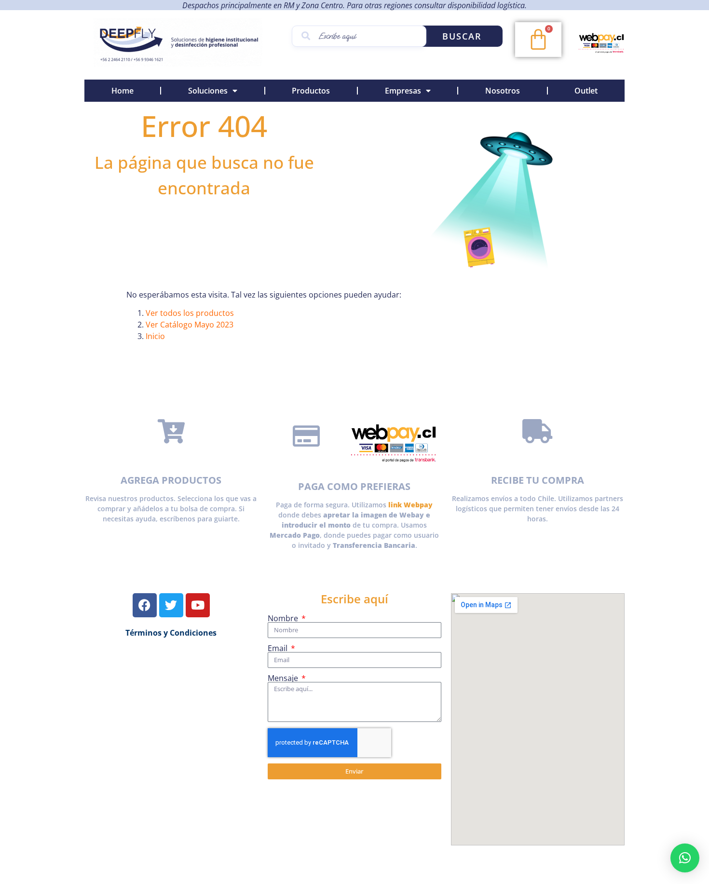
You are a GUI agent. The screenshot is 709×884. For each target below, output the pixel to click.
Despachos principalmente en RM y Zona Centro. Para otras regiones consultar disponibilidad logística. (354, 5)
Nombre (284, 618)
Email (278, 648)
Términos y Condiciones (171, 632)
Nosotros (502, 90)
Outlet (586, 90)
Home (122, 90)
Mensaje (284, 678)
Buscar (462, 36)
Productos (311, 90)
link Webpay (410, 504)
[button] (684, 857)
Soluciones (208, 90)
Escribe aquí (354, 599)
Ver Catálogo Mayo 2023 (189, 324)
